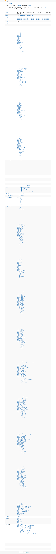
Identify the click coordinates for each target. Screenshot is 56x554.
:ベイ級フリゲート (20, 537)
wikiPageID (7, 21)
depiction (6, 187)
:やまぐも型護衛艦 (20, 344)
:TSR (18, 277)
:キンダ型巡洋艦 (20, 476)
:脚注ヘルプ (19, 174)
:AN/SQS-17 (19, 522)
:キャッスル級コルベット (21, 470)
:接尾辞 (19, 104)
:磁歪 (18, 124)
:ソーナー (19, 198)
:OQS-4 (19, 257)
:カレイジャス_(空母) (20, 457)
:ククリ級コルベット (20, 479)
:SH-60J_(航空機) (20, 271)
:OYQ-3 (19, 258)
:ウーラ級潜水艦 (20, 418)
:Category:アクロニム (20, 149)
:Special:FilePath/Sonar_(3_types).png (23, 190)
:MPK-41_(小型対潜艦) (21, 248)
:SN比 (18, 40)
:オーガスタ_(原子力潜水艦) (21, 440)
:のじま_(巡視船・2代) (21, 327)
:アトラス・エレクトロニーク (21, 364)
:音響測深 (19, 140)
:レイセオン (19, 80)
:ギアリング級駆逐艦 (20, 478)
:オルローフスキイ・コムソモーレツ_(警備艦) (24, 439)
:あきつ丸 (19, 543)
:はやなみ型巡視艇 (20, 331)
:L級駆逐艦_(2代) (20, 244)
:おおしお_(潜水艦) (20, 310)
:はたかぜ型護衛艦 (20, 328)
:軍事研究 (19, 155)
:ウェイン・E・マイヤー (21, 410)
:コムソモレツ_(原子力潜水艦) (21, 505)
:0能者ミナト (19, 208)
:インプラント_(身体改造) (21, 403)
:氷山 (18, 118)
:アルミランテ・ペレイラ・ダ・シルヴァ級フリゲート (25, 379)
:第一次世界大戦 (20, 125)
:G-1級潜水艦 (19, 229)
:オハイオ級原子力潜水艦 (21, 437)
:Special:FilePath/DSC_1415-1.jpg (22, 188)
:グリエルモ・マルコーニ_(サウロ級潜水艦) (23, 490)
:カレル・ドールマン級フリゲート (22, 458)
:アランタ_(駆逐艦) (20, 373)
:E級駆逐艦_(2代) (20, 224)
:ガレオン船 (19, 47)
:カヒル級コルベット (20, 450)
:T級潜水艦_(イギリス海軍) (21, 278)
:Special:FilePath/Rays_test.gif (22, 189)
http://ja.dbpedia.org (19, 5)
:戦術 (18, 100)
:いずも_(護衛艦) (20, 308)
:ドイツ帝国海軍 (20, 66)
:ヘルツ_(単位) (19, 75)
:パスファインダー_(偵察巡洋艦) (22, 68)
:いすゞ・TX (19, 306)
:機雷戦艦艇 (19, 114)
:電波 (18, 135)
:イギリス (19, 46)
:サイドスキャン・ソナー (21, 202)
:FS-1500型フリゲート (21, 227)
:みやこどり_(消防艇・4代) (21, 341)
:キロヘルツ (19, 49)
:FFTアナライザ (20, 226)
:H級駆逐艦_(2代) (20, 237)
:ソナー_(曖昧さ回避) (20, 195)
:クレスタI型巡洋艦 (20, 484)
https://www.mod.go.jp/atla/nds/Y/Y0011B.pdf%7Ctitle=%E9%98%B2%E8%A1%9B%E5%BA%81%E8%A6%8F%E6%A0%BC (33, 19)
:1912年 (19, 31)
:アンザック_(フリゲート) (21, 383)
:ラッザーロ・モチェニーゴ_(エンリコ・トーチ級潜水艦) (25, 539)
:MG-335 (19, 246)
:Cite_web (19, 162)
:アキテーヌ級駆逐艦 (20, 353)
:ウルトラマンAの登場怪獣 (21, 417)
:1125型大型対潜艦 (20, 209)
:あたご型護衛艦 (20, 297)
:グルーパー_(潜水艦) (20, 492)
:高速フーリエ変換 (20, 142)
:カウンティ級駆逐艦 (20, 442)
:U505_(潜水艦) (20, 279)
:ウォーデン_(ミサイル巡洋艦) (21, 413)
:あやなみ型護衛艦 (20, 301)
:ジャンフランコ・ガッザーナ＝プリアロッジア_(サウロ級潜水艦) (26, 533)
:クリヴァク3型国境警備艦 (21, 481)
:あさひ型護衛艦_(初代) (21, 296)
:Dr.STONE (19, 222)
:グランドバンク (20, 489)
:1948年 (19, 35)
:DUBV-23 (19, 519)
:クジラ (19, 50)
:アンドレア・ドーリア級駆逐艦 (22, 388)
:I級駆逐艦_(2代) (20, 239)
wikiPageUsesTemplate (9, 160)
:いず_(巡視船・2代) (20, 307)
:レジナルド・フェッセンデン (21, 82)
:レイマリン (19, 516)
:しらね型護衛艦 (20, 316)
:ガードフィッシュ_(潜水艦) (21, 466)
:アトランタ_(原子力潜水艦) (21, 365)
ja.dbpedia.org (29, 5)
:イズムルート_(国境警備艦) (21, 398)
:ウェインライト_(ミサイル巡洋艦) (22, 409)
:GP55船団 (19, 231)
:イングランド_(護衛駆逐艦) (21, 400)
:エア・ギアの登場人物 (21, 419)
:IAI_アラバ (19, 238)
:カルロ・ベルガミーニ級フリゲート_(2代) (23, 456)
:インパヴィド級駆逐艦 (21, 402)
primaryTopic (8, 548)
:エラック (19, 423)
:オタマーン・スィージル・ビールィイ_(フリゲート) (24, 434)
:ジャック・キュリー (20, 55)
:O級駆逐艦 (19, 259)
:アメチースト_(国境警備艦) (21, 371)
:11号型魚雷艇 (19, 210)
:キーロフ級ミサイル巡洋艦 (21, 477)
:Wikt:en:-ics (19, 156)
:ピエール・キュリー (20, 72)
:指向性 (19, 102)
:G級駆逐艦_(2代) (20, 232)
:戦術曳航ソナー (20, 101)
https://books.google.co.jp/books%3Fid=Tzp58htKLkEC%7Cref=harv (25, 17)
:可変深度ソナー (20, 90)
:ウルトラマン (19, 416)
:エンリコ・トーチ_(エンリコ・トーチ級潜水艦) (24, 527)
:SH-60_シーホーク (20, 272)
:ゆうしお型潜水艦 (20, 346)
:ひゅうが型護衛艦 (20, 335)
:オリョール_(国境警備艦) (21, 438)
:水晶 (18, 150)
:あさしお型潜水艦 (20, 295)
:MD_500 (19, 245)
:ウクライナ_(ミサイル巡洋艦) (21, 414)
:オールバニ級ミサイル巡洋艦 (21, 441)
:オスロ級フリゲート (20, 433)
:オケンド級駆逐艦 (20, 432)
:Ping (18, 37)
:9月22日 (19, 145)
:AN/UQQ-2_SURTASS (21, 147)
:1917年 (19, 33)
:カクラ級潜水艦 (20, 443)
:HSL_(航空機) (19, 236)
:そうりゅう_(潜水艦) (20, 318)
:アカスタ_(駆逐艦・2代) (21, 352)
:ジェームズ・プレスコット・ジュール (23, 54)
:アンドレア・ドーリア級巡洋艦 (22, 387)
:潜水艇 (19, 121)
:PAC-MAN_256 (20, 260)
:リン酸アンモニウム (20, 79)
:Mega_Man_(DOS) (20, 249)
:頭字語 (19, 141)
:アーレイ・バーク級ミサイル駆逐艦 (22, 397)
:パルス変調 (19, 70)
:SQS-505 (19, 274)
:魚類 (18, 144)
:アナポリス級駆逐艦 (20, 368)
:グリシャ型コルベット (21, 491)
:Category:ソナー (20, 36)
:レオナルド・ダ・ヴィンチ (21, 81)
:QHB (18, 39)
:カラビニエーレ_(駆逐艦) (21, 453)
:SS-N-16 (19, 275)
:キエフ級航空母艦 (20, 467)
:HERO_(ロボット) (20, 233)
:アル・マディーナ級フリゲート (22, 380)
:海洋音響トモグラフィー (21, 151)
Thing (10, 5)
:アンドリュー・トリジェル (21, 386)
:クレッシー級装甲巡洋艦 (21, 51)
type (7, 518)
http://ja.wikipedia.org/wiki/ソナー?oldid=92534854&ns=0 (24, 185)
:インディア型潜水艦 (20, 401)
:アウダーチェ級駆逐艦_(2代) (21, 351)
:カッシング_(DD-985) (20, 448)
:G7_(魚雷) (19, 230)
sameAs (6, 183)
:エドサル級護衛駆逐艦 (21, 421)
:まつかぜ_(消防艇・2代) (21, 337)
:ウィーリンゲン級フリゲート (21, 408)
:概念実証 (19, 112)
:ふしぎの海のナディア (21, 336)
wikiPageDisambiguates (9, 195)
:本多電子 (19, 111)
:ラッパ (19, 78)
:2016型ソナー (19, 521)
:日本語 (19, 107)
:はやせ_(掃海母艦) (20, 330)
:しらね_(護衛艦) (20, 315)
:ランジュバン (19, 154)
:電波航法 (19, 136)
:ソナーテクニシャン (20, 405)
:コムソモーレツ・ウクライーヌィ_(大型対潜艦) (24, 506)
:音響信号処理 (19, 139)
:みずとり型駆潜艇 (20, 339)
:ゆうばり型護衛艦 (20, 347)
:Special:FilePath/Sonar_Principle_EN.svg (23, 187)
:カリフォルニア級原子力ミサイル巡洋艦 (23, 454)
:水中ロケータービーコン (21, 115)
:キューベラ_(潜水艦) (20, 472)
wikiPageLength (7, 23)
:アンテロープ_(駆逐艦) (21, 385)
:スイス (19, 56)
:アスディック (19, 197)
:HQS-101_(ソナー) (20, 234)
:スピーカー (19, 57)
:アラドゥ (19, 372)
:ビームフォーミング (20, 71)
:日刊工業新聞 (19, 105)
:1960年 (19, 214)
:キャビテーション (20, 48)
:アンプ (19, 45)
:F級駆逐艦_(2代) (20, 228)
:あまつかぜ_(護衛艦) (20, 300)
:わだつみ (19, 349)
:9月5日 (19, 146)
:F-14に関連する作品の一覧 (21, 225)
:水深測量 (19, 117)
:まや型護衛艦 (19, 338)
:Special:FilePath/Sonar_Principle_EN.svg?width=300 (25, 15)
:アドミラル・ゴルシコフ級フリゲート (23, 366)
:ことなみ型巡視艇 (20, 314)
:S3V (18, 269)
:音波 (18, 138)
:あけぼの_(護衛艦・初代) (21, 292)
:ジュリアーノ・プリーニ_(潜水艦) (22, 534)
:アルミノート (19, 377)
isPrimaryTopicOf (7, 193)
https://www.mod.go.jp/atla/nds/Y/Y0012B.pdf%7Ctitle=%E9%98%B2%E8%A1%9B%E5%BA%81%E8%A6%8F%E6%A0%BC (33, 18)
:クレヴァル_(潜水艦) (20, 485)
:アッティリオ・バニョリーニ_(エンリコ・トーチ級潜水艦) (25, 362)
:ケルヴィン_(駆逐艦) (20, 501)
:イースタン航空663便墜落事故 (22, 407)
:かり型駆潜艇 (19, 312)
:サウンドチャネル (20, 53)
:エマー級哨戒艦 (20, 422)
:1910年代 (19, 30)
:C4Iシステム (19, 148)
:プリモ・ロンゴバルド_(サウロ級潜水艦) (23, 536)
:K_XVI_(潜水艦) (20, 242)
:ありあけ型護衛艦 (20, 302)
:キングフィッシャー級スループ (22, 475)
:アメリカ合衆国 (20, 44)
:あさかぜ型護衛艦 (20, 293)
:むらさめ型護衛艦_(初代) (21, 342)
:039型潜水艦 (19, 207)
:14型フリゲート (20, 211)
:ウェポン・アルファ (20, 412)
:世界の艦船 (19, 85)
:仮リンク (19, 173)
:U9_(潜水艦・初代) (20, 42)
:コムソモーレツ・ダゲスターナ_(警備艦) (23, 507)
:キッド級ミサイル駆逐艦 (21, 468)
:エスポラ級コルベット (21, 420)
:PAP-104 (19, 261)
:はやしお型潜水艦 (20, 329)
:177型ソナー (19, 213)
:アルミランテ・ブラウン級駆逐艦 (22, 378)
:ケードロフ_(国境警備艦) (21, 502)
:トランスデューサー (20, 65)
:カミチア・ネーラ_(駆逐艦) (21, 451)
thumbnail (6, 15)
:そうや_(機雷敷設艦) (20, 317)
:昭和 (18, 108)
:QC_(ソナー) (19, 38)
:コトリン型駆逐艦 (20, 504)
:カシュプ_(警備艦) (20, 445)
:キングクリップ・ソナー (21, 474)
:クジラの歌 (19, 480)
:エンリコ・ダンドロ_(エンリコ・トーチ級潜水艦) (24, 526)
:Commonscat (20, 163)
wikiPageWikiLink (8, 206)
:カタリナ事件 (19, 447)
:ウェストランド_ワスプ (21, 411)
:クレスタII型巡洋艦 (20, 483)
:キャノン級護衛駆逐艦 (21, 471)
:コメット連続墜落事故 (21, 508)
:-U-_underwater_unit (20, 206)
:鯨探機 (19, 158)
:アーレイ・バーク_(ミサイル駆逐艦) (22, 396)
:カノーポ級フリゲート (21, 449)
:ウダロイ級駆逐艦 (20, 415)
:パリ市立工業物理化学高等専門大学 (22, 69)
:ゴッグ (19, 512)
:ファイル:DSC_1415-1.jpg (21, 157)
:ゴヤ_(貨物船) (19, 514)
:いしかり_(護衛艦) (20, 304)
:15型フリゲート (20, 212)
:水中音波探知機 (20, 204)
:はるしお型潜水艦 (20, 333)
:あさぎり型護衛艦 (20, 294)
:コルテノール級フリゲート (21, 509)
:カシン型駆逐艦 (20, 446)
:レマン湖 (19, 83)
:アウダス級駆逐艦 (20, 350)
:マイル (19, 76)
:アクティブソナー (20, 199)
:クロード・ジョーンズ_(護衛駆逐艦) (22, 487)
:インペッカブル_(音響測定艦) (21, 404)
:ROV (18, 268)
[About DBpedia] (7, 1)
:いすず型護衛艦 (20, 305)
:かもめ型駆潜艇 (20, 311)
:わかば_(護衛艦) (20, 348)
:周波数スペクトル (20, 92)
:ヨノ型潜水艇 (19, 538)
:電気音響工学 (19, 134)
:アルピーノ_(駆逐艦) (20, 376)
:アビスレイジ (19, 369)
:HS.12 (18, 235)
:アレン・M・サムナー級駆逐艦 (22, 382)
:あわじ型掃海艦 (20, 303)
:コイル (19, 52)
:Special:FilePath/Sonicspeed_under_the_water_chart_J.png (26, 191)
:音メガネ (19, 137)
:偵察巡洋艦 (19, 152)
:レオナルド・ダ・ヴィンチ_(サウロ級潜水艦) (24, 540)
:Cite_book (19, 160)
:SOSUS (19, 41)
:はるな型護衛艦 (20, 334)
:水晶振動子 (19, 116)
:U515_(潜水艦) (20, 280)
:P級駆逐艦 (19, 265)
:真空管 (19, 122)
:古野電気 (19, 89)
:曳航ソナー (19, 109)
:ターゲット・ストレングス (21, 153)
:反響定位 (19, 88)
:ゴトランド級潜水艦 (20, 513)
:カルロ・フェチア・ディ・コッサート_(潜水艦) (24, 455)
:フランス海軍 (19, 74)
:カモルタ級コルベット (21, 452)
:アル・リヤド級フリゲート (21, 381)
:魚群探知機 (19, 143)
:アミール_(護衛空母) (20, 370)
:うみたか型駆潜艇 (20, 309)
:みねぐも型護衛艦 (20, 340)
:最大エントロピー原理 (21, 110)
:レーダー (19, 84)
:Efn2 (18, 165)
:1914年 (19, 32)
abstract (6, 12)
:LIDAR (18, 243)
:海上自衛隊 (19, 119)
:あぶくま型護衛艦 (20, 299)
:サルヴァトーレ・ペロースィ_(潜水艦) (23, 532)
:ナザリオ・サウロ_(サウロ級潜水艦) (22, 535)
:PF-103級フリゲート (20, 262)
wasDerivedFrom (7, 185)
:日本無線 (19, 106)
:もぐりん (19, 343)
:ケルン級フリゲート (20, 500)
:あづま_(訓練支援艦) (20, 298)
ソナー (11, 4)
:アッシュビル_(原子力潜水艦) (21, 361)
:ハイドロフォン (20, 67)
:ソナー (18, 183)
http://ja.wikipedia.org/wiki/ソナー (21, 193)
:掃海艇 (19, 103)
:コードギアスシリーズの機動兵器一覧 (23, 510)
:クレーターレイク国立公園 (21, 486)
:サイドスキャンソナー (21, 200)
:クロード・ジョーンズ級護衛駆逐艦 (22, 488)
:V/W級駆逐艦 (19, 284)
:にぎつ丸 (19, 326)
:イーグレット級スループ (21, 406)
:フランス (19, 73)
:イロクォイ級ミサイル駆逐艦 (21, 399)
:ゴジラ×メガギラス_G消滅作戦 (22, 511)
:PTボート (19, 263)
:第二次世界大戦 (20, 126)
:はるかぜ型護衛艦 (20, 332)
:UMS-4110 (19, 282)
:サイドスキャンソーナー (21, 201)
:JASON (19, 241)
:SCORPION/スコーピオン (21, 270)
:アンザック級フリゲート (21, 384)
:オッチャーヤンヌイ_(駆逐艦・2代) (22, 435)
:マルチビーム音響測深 (21, 77)
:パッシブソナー (20, 203)
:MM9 (18, 247)
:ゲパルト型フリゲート (21, 503)
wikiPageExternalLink (8, 17)
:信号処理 (19, 86)
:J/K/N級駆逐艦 (20, 240)
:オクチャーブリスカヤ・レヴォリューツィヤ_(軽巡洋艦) (25, 431)
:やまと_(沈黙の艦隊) (20, 345)
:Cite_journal (19, 161)
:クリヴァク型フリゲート (21, 482)
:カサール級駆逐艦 (20, 444)
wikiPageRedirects (8, 197)
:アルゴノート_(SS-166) (21, 374)
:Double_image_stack (21, 164)
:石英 (18, 123)
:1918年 (19, 34)
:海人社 (19, 120)
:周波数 (19, 91)
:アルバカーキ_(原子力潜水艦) (21, 375)
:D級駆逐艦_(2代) (20, 223)
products (7, 516)
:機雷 (18, 113)
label (6, 181)
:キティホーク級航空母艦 (21, 469)
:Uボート (19, 43)
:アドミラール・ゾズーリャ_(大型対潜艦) (23, 367)
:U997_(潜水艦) (20, 281)
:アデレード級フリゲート (21, 363)
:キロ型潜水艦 (19, 473)
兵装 (7, 543)
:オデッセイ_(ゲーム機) (21, 436)
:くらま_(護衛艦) (20, 313)
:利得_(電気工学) (20, 87)
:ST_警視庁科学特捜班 (21, 276)
